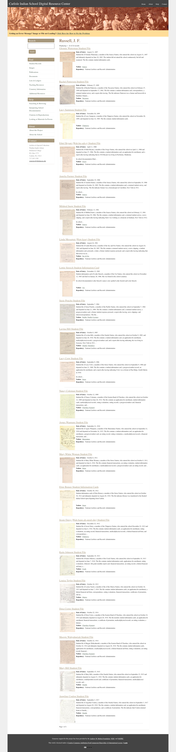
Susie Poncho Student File (72, 300)
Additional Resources (37, 93)
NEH (112, 738)
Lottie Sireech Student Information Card (79, 267)
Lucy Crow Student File (71, 358)
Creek (84, 569)
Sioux (84, 379)
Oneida (84, 345)
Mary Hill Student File (70, 668)
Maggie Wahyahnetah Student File (76, 637)
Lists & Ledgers (35, 80)
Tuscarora (85, 98)
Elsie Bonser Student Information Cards (79, 486)
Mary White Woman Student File (75, 454)
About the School (35, 134)
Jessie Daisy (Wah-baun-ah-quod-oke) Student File (84, 519)
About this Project (36, 130)
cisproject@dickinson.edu (37, 161)
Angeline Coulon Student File (74, 696)
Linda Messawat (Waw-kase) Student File (79, 239)
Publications (33, 72)
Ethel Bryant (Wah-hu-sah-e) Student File (79, 143)
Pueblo (84, 317)
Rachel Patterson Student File (74, 81)
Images (32, 68)
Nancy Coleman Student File (73, 390)
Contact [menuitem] (164, 4)
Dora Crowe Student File (71, 608)
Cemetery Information (37, 89)
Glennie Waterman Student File (75, 48)
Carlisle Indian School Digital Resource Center (39, 3)
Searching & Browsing (37, 103)
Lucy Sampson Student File (73, 109)
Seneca (84, 67)
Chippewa (85, 125)
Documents (33, 76)
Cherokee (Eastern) (88, 407)
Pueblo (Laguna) (93, 317)
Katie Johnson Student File (72, 552)
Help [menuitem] (157, 4)
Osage (84, 161)
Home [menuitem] (144, 4)
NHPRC (120, 738)
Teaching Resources (36, 85)
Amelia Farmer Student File (73, 176)
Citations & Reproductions (39, 115)
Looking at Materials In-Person (40, 119)
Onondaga (91, 345)
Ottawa (84, 597)
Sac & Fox (85, 256)
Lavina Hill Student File (71, 328)
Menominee (86, 439)
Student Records (35, 63)
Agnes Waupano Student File (73, 422)
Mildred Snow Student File (72, 206)
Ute (83, 287)
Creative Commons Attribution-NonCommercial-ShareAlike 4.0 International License (95, 743)
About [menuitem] (151, 4)
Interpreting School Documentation (36, 109)
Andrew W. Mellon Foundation (100, 738)
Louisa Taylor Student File (72, 580)
